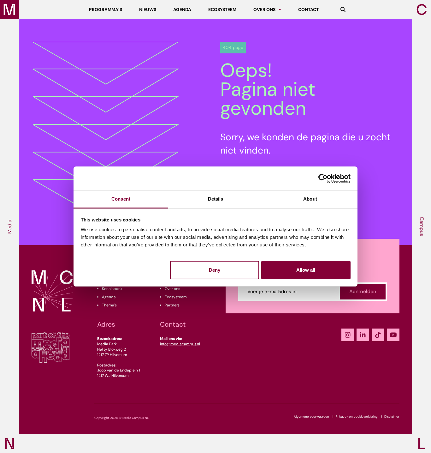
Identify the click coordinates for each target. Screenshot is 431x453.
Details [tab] (215, 199)
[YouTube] (393, 335)
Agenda (109, 296)
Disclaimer (391, 416)
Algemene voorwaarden (311, 416)
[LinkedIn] (363, 335)
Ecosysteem (176, 296)
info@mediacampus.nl (180, 344)
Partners (172, 305)
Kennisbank (112, 288)
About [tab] (310, 199)
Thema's (109, 305)
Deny (214, 270)
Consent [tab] (120, 199)
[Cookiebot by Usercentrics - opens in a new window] (323, 178)
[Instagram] (347, 335)
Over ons (172, 288)
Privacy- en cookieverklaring (357, 416)
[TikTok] (378, 335)
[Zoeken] (343, 9)
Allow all (305, 270)
